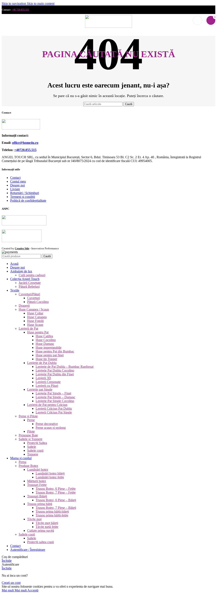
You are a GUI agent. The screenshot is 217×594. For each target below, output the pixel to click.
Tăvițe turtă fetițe (47, 527)
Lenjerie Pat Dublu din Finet (55, 374)
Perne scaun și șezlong (51, 427)
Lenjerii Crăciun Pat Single (54, 412)
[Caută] (197, 20)
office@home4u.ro (25, 142)
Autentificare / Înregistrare (27, 549)
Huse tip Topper (46, 359)
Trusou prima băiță (39, 504)
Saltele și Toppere (30, 439)
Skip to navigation (14, 3)
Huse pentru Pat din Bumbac (55, 351)
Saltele (31, 446)
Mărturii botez (36, 481)
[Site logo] (108, 26)
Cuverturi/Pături (29, 294)
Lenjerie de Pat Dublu (42, 363)
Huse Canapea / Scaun (34, 309)
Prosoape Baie (28, 435)
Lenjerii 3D (43, 378)
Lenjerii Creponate (48, 382)
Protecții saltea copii (40, 542)
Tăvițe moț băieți (47, 523)
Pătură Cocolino (38, 302)
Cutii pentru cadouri (32, 275)
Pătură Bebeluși (29, 286)
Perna (22, 462)
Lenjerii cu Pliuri (47, 385)
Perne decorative (47, 424)
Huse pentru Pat (38, 332)
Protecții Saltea (37, 443)
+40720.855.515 (25, 150)
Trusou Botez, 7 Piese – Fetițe (56, 492)
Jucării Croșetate (30, 283)
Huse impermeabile (48, 347)
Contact (15, 177)
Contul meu (18, 181)
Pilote (31, 431)
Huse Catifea (44, 336)
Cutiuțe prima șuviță (40, 530)
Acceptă (32, 590)
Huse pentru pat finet (50, 355)
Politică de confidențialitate (28, 200)
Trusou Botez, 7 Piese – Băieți (56, 507)
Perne (31, 420)
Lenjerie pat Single (39, 389)
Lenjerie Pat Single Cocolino (55, 401)
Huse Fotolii (35, 321)
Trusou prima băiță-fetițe (52, 515)
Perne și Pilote (28, 416)
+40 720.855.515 (20, 9)
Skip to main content (40, 3)
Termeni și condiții (22, 196)
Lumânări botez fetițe (50, 477)
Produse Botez (28, 466)
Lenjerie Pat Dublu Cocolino (55, 370)
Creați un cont (11, 582)
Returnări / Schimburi (24, 193)
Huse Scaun (35, 324)
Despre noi (17, 185)
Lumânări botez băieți (50, 473)
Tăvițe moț (34, 519)
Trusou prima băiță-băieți (52, 511)
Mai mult (14, 590)
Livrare (15, 189)
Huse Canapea (37, 317)
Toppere (32, 454)
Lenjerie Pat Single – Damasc (55, 397)
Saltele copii (35, 450)
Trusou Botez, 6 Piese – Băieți (56, 500)
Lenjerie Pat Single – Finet (53, 393)
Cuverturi (33, 298)
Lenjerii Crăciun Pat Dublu (54, 408)
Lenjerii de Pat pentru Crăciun (47, 405)
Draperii (24, 305)
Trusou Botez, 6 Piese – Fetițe (56, 488)
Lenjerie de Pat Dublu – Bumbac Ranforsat (64, 366)
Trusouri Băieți (37, 496)
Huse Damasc (45, 344)
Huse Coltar (35, 313)
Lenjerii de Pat (28, 328)
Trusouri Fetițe (37, 485)
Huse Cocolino (46, 340)
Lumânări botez (37, 469)
